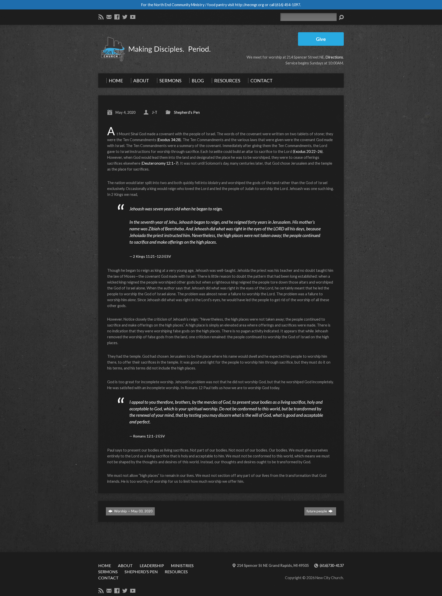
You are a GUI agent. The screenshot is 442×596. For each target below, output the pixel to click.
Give (321, 39)
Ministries (182, 565)
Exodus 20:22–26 (308, 151)
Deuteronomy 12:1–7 (160, 163)
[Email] (109, 16)
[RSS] (101, 16)
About (125, 565)
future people (317, 511)
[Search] (341, 17)
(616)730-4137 (332, 565)
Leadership (152, 565)
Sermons (108, 571)
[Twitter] (124, 16)
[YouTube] (132, 16)
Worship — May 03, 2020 (132, 511)
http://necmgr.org (249, 5)
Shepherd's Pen (187, 112)
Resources (176, 571)
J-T (154, 112)
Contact (108, 577)
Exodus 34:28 (169, 140)
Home (104, 565)
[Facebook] (116, 16)
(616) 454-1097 (287, 5)
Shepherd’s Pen (141, 571)
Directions (334, 57)
